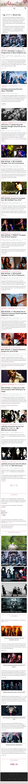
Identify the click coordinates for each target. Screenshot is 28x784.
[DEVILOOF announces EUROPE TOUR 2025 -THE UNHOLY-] (11, 658)
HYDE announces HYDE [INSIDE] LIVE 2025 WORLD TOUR (14, 718)
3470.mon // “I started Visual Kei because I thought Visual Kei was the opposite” (13, 126)
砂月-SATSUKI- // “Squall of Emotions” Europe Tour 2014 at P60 (13, 350)
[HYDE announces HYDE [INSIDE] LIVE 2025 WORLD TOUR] (11, 710)
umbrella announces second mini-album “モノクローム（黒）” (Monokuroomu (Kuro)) (12, 428)
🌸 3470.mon (4, 130)
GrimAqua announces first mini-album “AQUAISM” (12, 90)
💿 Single (20, 48)
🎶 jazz (16, 130)
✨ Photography (4, 159)
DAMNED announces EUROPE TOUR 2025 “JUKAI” (14, 692)
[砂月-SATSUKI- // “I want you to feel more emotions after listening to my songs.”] (14, 376)
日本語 (25, 778)
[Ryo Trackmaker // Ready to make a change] (14, 605)
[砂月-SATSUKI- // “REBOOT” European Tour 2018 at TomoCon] (14, 224)
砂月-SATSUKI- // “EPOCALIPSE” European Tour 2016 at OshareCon (13, 274)
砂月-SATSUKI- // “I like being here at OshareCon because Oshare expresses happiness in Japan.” (14, 313)
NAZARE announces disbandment (14, 744)
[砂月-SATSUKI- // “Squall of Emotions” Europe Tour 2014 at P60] (14, 339)
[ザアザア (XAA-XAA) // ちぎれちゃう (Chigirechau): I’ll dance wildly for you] (14, 40)
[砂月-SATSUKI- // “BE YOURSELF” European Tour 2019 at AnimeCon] (14, 151)
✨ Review (3, 48)
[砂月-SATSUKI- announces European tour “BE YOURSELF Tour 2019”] (14, 188)
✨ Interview (4, 122)
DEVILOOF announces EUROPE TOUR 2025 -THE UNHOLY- (14, 666)
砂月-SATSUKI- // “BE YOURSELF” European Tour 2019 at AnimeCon (12, 162)
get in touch (8, 522)
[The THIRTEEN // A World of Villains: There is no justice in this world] (14, 574)
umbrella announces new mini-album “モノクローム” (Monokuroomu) (13, 465)
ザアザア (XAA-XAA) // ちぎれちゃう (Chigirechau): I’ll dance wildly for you (13, 52)
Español (20, 778)
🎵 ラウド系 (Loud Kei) (11, 56)
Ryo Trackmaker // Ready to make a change (12, 611)
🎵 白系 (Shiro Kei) (7, 166)
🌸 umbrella (4, 432)
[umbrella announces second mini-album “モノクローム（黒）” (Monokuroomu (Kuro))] (14, 416)
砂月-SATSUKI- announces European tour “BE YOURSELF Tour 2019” (13, 199)
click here (6, 621)
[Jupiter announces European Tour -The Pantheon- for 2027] (11, 631)
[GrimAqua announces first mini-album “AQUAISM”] (14, 77)
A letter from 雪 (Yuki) (7, 549)
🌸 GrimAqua (4, 93)
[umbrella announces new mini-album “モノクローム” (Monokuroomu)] (14, 453)
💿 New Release (20, 424)
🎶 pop (12, 166)
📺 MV (23, 48)
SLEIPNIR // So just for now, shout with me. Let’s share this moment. (13, 595)
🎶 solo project (19, 166)
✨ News (3, 85)
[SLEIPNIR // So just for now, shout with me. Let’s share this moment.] (14, 589)
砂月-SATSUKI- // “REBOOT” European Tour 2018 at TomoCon (13, 236)
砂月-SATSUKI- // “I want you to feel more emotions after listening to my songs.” (13, 389)
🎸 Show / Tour (20, 85)
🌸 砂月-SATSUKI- (5, 165)
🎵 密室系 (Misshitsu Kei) (19, 56)
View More (5, 68)
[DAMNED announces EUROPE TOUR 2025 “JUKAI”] (11, 685)
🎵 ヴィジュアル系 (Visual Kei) (12, 48)
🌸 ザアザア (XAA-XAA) (6, 55)
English (9, 778)
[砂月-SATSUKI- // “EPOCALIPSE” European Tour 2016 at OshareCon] (14, 263)
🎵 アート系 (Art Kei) (15, 55)
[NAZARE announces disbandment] (11, 737)
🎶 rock (5, 57)
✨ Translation (10, 122)
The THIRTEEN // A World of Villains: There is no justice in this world (12, 579)
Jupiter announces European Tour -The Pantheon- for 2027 (14, 639)
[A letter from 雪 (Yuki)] (14, 543)
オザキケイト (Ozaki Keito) (15, 138)
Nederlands (14, 778)
